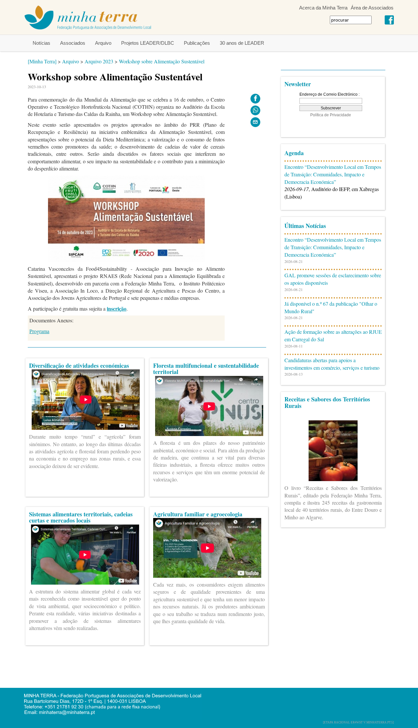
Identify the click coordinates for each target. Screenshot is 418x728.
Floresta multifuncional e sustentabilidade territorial (206, 368)
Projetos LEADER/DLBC (147, 43)
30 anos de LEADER (242, 43)
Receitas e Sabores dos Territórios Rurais (327, 402)
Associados (72, 43)
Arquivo (103, 43)
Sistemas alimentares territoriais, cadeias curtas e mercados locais (81, 517)
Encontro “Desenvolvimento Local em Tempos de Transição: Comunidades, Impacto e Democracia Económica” (332, 174)
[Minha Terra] (42, 61)
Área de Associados (372, 7)
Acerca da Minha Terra (323, 7)
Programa (39, 331)
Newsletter (297, 84)
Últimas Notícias (305, 225)
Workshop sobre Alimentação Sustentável (161, 61)
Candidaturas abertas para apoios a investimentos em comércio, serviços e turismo (331, 364)
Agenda (294, 153)
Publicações (197, 43)
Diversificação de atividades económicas (79, 365)
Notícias (41, 43)
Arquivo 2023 (99, 61)
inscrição (116, 308)
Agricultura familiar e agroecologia (197, 514)
